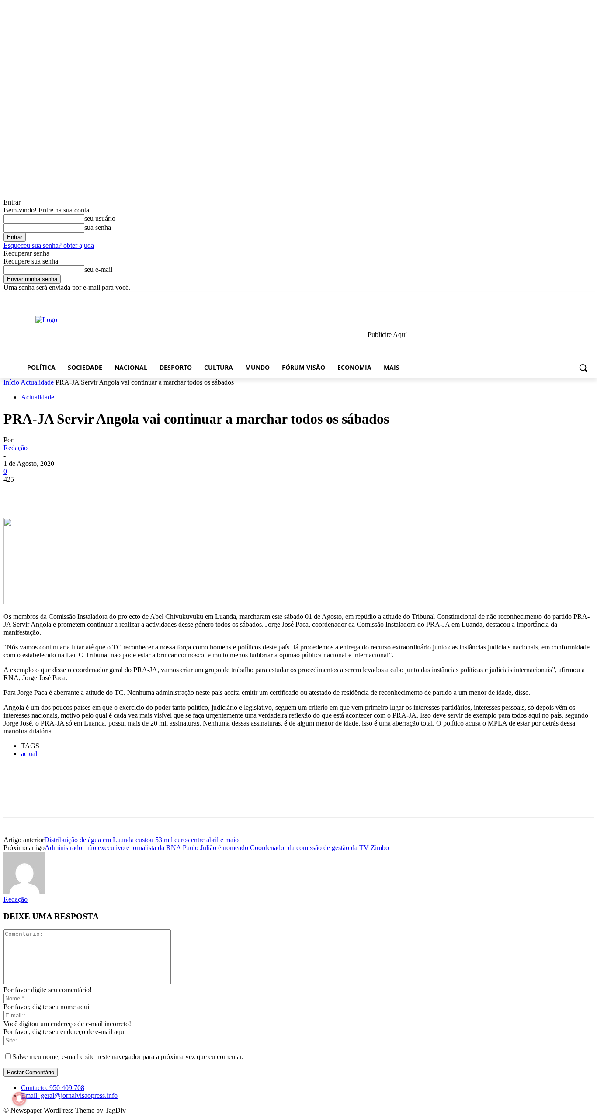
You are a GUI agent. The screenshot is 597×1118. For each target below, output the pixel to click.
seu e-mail (98, 269)
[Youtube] (588, 298)
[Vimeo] (576, 298)
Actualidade (37, 382)
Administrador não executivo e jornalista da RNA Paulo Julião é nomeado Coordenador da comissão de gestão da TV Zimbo (217, 847)
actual (29, 753)
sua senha (97, 227)
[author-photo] (24, 891)
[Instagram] (552, 298)
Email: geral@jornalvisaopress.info (69, 1095)
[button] (583, 367)
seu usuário (99, 218)
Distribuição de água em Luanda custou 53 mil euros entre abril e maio (141, 840)
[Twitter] (564, 298)
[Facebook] (540, 298)
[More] (144, 492)
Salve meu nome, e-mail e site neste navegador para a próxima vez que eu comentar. (127, 1056)
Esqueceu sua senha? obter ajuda (48, 245)
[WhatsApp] (112, 492)
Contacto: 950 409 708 (52, 1087)
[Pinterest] (80, 492)
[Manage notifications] (19, 1099)
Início (11, 382)
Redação (15, 447)
